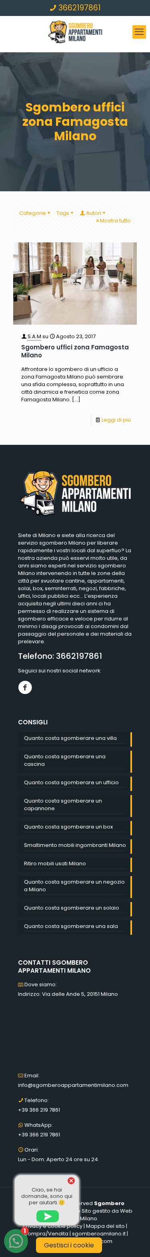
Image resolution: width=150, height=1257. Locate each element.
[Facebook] (25, 687)
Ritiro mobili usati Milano (55, 863)
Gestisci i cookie (69, 1245)
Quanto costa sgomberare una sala (71, 926)
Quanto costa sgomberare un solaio (71, 908)
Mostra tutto (115, 220)
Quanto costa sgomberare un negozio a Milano (74, 885)
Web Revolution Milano (92, 1214)
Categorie (32, 213)
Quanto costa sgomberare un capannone (63, 804)
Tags (62, 213)
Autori (93, 213)
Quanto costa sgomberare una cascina (65, 760)
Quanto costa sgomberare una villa (70, 738)
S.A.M (34, 336)
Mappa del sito (105, 1226)
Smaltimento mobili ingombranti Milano (75, 845)
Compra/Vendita (46, 1233)
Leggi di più (116, 420)
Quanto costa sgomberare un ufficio (71, 782)
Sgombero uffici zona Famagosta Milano (75, 351)
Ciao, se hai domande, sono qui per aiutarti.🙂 (46, 1196)
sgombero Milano (62, 543)
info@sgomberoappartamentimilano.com (73, 1085)
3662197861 (78, 7)
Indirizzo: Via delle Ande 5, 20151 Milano (68, 994)
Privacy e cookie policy (52, 1226)
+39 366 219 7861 (39, 1110)
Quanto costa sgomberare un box (68, 827)
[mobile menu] (139, 32)
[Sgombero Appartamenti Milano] (75, 32)
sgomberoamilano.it (99, 1233)
